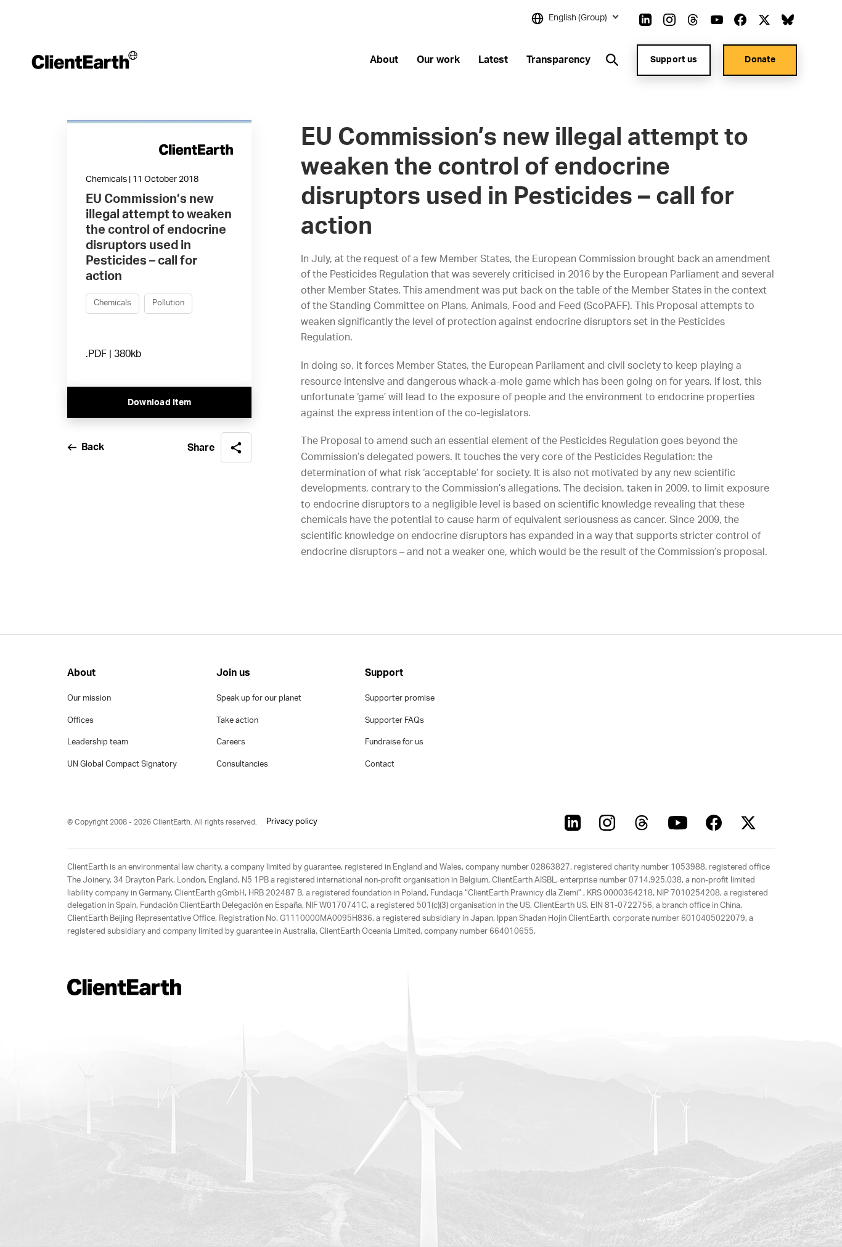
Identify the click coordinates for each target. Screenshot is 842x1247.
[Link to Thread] (693, 20)
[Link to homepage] (84, 60)
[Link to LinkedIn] (645, 20)
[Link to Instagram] (669, 20)
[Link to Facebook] (740, 20)
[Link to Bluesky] (788, 20)
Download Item (159, 402)
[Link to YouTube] (717, 20)
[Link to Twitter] (764, 20)
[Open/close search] (612, 60)
